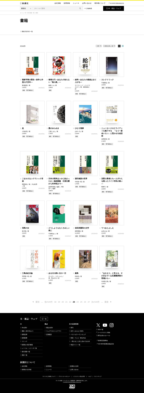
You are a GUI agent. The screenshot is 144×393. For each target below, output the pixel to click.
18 (55, 302)
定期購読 (49, 334)
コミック (24, 341)
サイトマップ (97, 376)
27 (89, 302)
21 (66, 302)
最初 (37, 302)
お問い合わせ (86, 3)
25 (81, 302)
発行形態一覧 (30, 13)
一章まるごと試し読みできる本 (80, 341)
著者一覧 (24, 355)
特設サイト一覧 (75, 345)
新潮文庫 (24, 334)
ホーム (22, 13)
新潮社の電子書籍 (27, 345)
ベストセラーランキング (78, 334)
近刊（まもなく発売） (77, 331)
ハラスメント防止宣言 (79, 376)
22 (70, 302)
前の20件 (49, 302)
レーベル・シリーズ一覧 (29, 348)
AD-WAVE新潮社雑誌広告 (106, 344)
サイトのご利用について (49, 376)
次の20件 (95, 302)
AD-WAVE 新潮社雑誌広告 (117, 3)
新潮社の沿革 (74, 366)
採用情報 (67, 3)
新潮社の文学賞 (26, 369)
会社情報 (57, 3)
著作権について (99, 3)
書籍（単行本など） (28, 331)
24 (78, 302)
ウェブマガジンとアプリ (53, 331)
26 (85, 302)
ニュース (76, 3)
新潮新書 (24, 338)
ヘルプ (89, 376)
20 (63, 302)
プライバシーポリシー (64, 376)
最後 (106, 302)
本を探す (24, 327)
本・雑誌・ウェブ (114, 8)
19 (59, 302)
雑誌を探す (49, 327)
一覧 (45, 319)
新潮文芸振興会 (103, 340)
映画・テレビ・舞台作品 (78, 338)
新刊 (72, 327)
